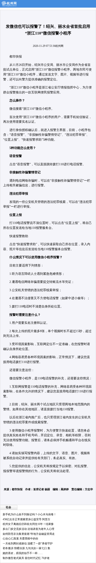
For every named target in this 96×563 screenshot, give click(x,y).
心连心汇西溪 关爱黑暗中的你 (20, 538)
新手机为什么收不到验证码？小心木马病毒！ (29, 514)
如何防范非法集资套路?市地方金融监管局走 (29, 533)
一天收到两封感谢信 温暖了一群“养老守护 (28, 543)
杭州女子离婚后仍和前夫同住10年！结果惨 (28, 524)
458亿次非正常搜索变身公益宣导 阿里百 (26, 519)
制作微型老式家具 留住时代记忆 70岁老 (26, 558)
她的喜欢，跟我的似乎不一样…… (23, 553)
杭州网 (59, 45)
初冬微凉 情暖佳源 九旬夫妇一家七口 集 (26, 548)
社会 (8, 507)
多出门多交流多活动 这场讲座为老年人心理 (28, 529)
